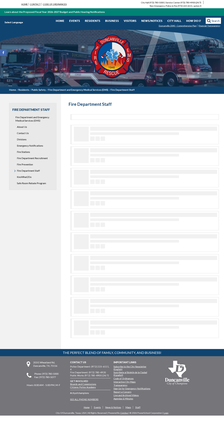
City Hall (174, 21)
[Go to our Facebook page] (3, 52)
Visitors (130, 21)
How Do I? (193, 21)
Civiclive (124, 413)
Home (60, 21)
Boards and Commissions (83, 384)
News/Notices (151, 21)
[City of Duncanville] (112, 56)
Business (112, 21)
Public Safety (39, 89)
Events (74, 21)
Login (166, 413)
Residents (92, 21)
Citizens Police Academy (83, 387)
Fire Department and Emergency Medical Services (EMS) (78, 89)
